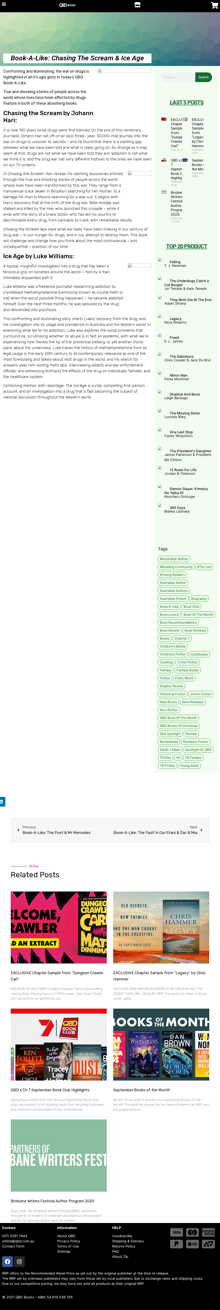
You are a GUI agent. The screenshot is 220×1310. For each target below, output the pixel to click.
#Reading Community (176, 567)
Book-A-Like (169, 607)
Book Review (170, 630)
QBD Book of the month (178, 718)
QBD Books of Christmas (179, 726)
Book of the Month (198, 614)
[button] (3, 3)
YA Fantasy (193, 758)
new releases (193, 702)
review (191, 734)
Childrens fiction (173, 654)
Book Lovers (169, 614)
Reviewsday (169, 742)
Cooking (166, 662)
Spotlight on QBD (198, 750)
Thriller (165, 758)
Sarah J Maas (170, 750)
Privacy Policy (68, 1241)
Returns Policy (123, 1246)
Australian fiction (173, 599)
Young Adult (189, 765)
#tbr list (204, 567)
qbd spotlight (170, 734)
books (164, 638)
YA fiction (167, 765)
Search (204, 77)
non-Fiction (169, 710)
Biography (199, 599)
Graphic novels (171, 686)
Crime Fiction (187, 662)
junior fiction (200, 694)
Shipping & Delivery (128, 1241)
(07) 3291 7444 (14, 1236)
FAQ (115, 1251)
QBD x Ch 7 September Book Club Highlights (179, 169)
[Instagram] (19, 1261)
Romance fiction (195, 742)
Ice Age (13, 256)
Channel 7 (182, 638)
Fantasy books (188, 670)
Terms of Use (68, 1246)
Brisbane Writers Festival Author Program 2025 (178, 203)
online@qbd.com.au (18, 1241)
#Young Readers (172, 575)
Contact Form (13, 1246)
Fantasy (166, 670)
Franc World (184, 678)
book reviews (195, 630)
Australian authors (174, 591)
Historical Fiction (172, 694)
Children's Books (173, 646)
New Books (168, 702)
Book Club (191, 607)
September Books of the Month (200, 164)
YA (178, 758)
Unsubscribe (122, 1236)
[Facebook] (7, 1261)
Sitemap (63, 1251)
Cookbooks (199, 654)
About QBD (66, 1236)
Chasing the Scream (32, 113)
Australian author (173, 583)
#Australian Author (174, 559)
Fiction (165, 678)
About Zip (120, 1256)
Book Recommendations (178, 622)
